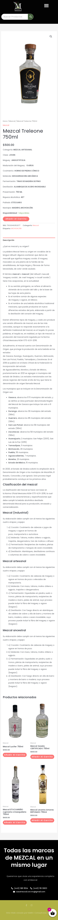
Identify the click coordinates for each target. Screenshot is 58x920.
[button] (46, 5)
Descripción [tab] (8, 240)
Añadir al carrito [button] (14, 755)
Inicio (5, 121)
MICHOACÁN (16, 228)
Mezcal (12, 121)
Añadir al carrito (16, 219)
